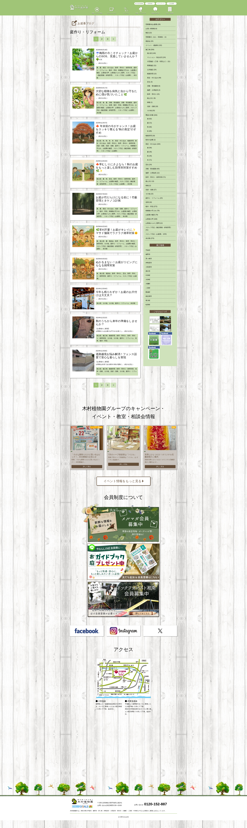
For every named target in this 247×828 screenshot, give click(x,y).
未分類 (150, 238)
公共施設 (151, 69)
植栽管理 (151, 74)
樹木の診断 (151, 140)
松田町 (148, 304)
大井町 (148, 279)
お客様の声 (151, 219)
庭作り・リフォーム (154, 198)
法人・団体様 (169, 13)
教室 (149, 33)
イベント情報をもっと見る (122, 481)
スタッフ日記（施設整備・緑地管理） (159, 229)
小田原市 (149, 267)
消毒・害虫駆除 (153, 86)
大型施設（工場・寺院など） (158, 61)
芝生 (149, 82)
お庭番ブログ (86, 23)
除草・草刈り (153, 94)
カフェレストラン (111, 13)
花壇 (149, 202)
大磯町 (148, 283)
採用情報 (150, 3)
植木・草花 (151, 206)
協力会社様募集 (139, 3)
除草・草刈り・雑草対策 (156, 177)
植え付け (151, 98)
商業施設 (151, 65)
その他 (151, 110)
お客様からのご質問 (154, 223)
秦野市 (148, 254)
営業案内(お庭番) (153, 24)
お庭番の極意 (152, 215)
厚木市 (148, 271)
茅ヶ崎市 (149, 258)
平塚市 (148, 250)
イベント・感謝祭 (154, 45)
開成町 (148, 292)
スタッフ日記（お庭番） (156, 234)
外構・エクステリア (141, 13)
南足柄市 (149, 296)
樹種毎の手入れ (152, 210)
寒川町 (148, 300)
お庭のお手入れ (155, 13)
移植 (149, 102)
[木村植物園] (79, 7)
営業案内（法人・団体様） (156, 37)
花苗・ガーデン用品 (97, 13)
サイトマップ (160, 3)
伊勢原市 (149, 263)
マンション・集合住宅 (156, 57)
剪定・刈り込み (154, 78)
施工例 (150, 49)
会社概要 (171, 3)
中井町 (148, 275)
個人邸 (151, 53)
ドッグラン (126, 13)
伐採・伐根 (152, 106)
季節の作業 (151, 115)
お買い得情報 (151, 28)
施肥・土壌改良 (153, 90)
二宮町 (148, 288)
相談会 (149, 41)
